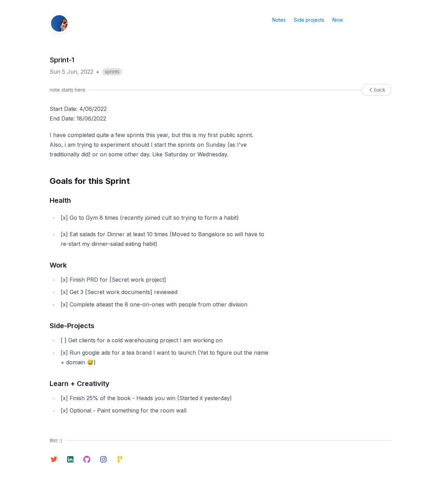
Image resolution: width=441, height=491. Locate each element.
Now (337, 20)
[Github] (86, 459)
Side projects (309, 20)
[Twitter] (53, 459)
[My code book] (119, 459)
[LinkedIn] (70, 459)
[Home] (59, 23)
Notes (279, 20)
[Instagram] (103, 459)
